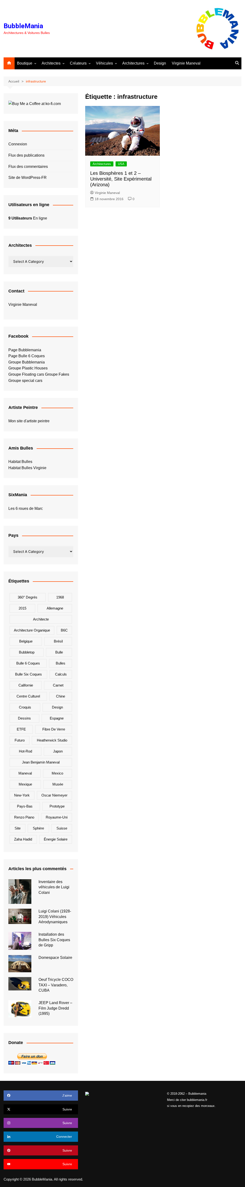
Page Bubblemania (24, 350)
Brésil (58, 641)
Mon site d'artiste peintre (29, 421)
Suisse (61, 828)
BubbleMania (23, 26)
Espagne (57, 718)
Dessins (24, 718)
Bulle (59, 652)
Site (18, 828)
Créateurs (78, 63)
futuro (20, 740)
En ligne (27, 218)
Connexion (17, 144)
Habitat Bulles (20, 462)
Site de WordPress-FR (27, 178)
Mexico (57, 773)
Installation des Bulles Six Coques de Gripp (54, 939)
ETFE (21, 729)
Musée (57, 784)
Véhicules (104, 63)
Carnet (58, 685)
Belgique (26, 641)
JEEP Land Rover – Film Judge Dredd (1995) (55, 1008)
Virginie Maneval (186, 63)
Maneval (25, 773)
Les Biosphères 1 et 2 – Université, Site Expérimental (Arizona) (120, 178)
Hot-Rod (25, 751)
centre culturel (28, 696)
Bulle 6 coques (28, 663)
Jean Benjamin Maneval (41, 762)
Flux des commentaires (28, 167)
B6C (64, 630)
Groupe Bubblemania (26, 362)
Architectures (133, 63)
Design (160, 63)
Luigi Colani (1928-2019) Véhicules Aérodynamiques (55, 916)
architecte (41, 619)
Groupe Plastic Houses (28, 368)
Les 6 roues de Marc (25, 508)
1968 (60, 597)
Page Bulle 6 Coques (26, 356)
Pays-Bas (25, 806)
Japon (58, 751)
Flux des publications (26, 155)
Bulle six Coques (28, 674)
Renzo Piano (24, 817)
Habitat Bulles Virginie (27, 468)
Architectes (51, 63)
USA (121, 164)
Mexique (25, 784)
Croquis (25, 707)
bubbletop (26, 652)
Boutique (24, 63)
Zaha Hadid (23, 839)
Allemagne (55, 608)
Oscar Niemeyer (54, 795)
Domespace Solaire (55, 958)
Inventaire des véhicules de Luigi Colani (54, 887)
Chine (60, 696)
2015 (22, 608)
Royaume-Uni (56, 817)
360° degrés (27, 597)
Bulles (60, 663)
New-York (22, 795)
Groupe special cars (25, 381)
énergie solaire (55, 839)
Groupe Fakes (57, 374)
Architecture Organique (32, 630)
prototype (57, 806)
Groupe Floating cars (26, 374)
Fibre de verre (53, 729)
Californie (25, 685)
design (57, 707)
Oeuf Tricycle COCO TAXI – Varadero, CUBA (56, 985)
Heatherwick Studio (52, 740)
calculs (61, 674)
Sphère (38, 828)
